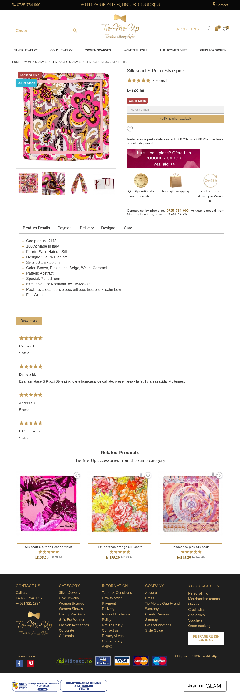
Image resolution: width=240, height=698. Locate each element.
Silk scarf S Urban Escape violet (48, 547)
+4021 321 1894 (28, 603)
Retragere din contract (206, 638)
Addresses (196, 615)
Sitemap (151, 620)
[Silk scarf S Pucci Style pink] (28, 183)
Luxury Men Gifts (72, 614)
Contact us (110, 630)
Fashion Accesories (74, 625)
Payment (65, 228)
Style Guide (154, 630)
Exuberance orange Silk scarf (120, 547)
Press (149, 598)
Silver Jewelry (26, 50)
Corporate (66, 630)
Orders (193, 604)
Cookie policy (112, 641)
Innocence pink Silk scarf (190, 547)
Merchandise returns (204, 599)
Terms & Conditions (117, 593)
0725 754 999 (28, 5)
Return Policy (112, 625)
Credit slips (196, 609)
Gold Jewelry (61, 50)
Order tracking (199, 626)
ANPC (107, 647)
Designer (108, 228)
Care (128, 228)
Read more (29, 320)
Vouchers (195, 620)
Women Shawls (135, 50)
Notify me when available (176, 118)
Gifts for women (213, 50)
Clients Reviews (157, 614)
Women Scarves (98, 50)
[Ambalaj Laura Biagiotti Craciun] (104, 183)
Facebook (19, 663)
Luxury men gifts (174, 50)
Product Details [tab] (36, 228)
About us (152, 593)
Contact (222, 5)
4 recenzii (160, 81)
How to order (112, 598)
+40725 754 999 (28, 598)
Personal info (198, 593)
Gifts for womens (158, 625)
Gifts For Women (72, 620)
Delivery (87, 228)
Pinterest (30, 663)
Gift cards (66, 636)
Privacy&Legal (113, 636)
